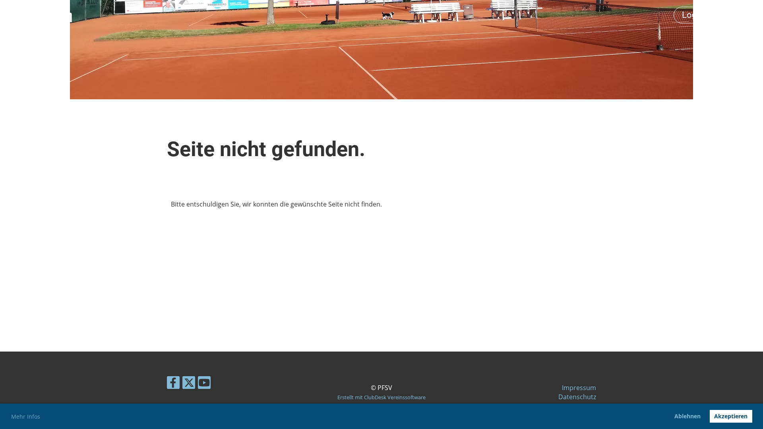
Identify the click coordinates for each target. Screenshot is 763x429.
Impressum (579, 387)
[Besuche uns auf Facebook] (173, 383)
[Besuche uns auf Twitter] (188, 383)
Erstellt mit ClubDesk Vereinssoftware (381, 397)
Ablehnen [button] (687, 416)
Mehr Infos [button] (25, 416)
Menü (739, 15)
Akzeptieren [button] (731, 416)
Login (692, 15)
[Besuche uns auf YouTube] (204, 383)
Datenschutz (577, 396)
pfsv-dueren (38, 15)
